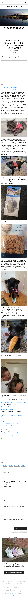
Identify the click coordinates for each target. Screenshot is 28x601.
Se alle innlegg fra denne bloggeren (14, 572)
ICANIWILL (6, 87)
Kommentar (8, 486)
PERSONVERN (18, 581)
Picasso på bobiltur (6, 421)
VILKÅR (24, 581)
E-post (14, 507)
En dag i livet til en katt (7, 409)
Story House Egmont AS (12, 595)
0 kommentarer (14, 50)
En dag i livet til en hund (7, 419)
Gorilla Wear (14, 87)
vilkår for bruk (21, 532)
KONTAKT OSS (10, 583)
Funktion (16, 465)
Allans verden (14, 6)
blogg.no (14, 593)
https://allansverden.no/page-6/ (9, 432)
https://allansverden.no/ (17, 435)
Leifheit (4, 465)
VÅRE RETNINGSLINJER (7, 581)
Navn (6, 501)
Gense (10, 465)
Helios (22, 465)
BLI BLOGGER (18, 583)
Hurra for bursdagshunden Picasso (10, 423)
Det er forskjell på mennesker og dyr (10, 407)
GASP (20, 87)
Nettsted (6, 514)
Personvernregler (15, 532)
